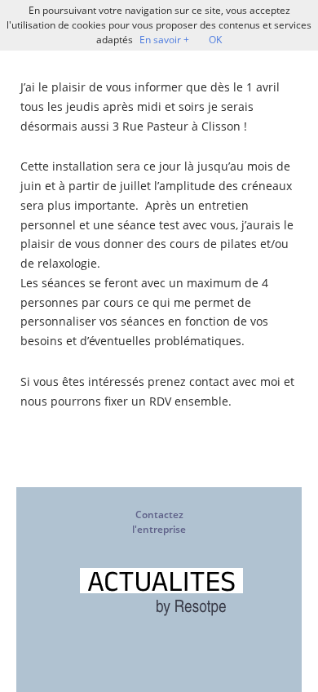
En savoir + (164, 40)
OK (215, 40)
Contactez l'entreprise (159, 522)
